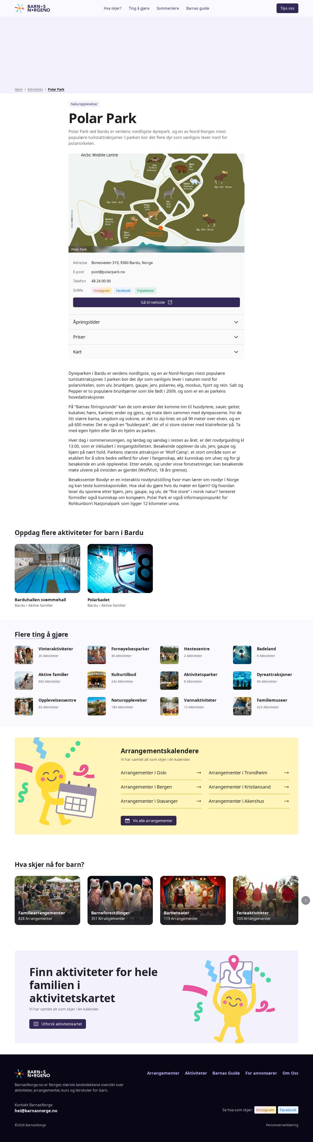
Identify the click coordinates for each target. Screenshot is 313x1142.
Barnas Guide (226, 1073)
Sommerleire (168, 8)
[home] (44, 8)
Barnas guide (197, 8)
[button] (305, 900)
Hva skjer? (112, 8)
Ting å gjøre (139, 8)
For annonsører (261, 1073)
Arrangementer (163, 1073)
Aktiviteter (35, 89)
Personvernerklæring (282, 1125)
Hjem (19, 89)
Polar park (56, 89)
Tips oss (287, 8)
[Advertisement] (156, 53)
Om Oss (290, 1073)
